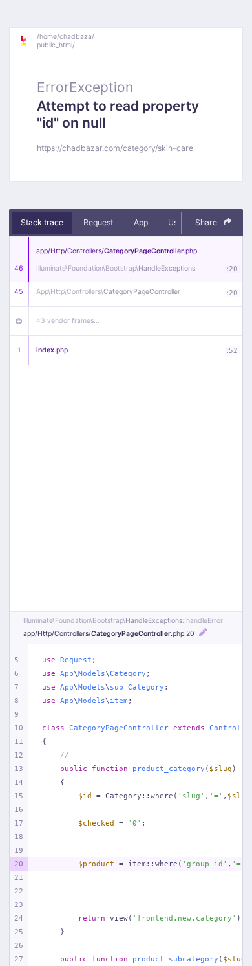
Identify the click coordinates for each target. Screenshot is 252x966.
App (141, 222)
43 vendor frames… (68, 321)
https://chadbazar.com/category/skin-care (115, 148)
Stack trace (42, 222)
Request (98, 222)
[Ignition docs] (28, 41)
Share (207, 222)
